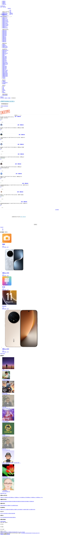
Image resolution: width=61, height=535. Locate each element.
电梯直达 (16, 115)
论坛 (10, 11)
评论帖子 (1, 227)
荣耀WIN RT (4, 45)
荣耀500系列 (4, 31)
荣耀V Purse (4, 56)
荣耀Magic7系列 (24, 497)
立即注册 (24, 216)
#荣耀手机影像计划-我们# (7, 101)
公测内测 (3, 81)
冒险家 (1, 176)
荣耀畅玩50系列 (5, 73)
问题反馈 (3, 78)
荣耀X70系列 (4, 57)
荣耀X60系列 (4, 58)
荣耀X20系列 (4, 68)
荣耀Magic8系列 (5, 13)
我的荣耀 (3, 83)
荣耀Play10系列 (5, 53)
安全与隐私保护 (5, 82)
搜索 (1, 16)
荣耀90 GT (4, 36)
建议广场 (11, 14)
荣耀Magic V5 (4, 14)
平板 (3, 87)
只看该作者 (19, 116)
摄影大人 (1, 194)
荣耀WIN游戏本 (5, 47)
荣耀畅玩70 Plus (5, 63)
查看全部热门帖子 (3, 493)
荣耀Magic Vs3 (4, 18)
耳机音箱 (3, 90)
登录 (21, 216)
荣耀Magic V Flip (5, 19)
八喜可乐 (1, 166)
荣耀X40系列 (4, 66)
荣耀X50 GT (4, 61)
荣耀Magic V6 (4, 12)
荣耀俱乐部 (4, 4)
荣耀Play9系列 (4, 62)
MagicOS (3, 80)
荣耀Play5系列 (4, 72)
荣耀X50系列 (4, 60)
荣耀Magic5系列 (5, 23)
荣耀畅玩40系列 (5, 74)
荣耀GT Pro (4, 54)
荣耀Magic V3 (4, 17)
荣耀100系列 (4, 35)
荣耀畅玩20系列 (5, 76)
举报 (2, 122)
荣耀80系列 (4, 38)
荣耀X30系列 (4, 67)
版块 (10, 12)
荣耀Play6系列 (4, 71)
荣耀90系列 (4, 37)
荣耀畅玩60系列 (5, 64)
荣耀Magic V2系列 (5, 21)
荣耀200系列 (4, 34)
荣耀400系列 (4, 32)
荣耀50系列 (4, 41)
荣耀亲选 (3, 3)
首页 (10, 10)
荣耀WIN (3, 44)
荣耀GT (3, 55)
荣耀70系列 (4, 39)
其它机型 (3, 77)
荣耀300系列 (4, 33)
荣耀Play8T (4, 69)
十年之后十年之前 (3, 137)
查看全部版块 (2, 353)
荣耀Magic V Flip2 (18, 497)
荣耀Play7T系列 (5, 70)
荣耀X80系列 (4, 51)
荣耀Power (4, 52)
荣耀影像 (11, 13)
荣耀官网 (3, 1)
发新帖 (57, 209)
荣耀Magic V (4, 26)
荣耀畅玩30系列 (5, 75)
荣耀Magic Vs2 (4, 22)
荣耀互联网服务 (5, 95)
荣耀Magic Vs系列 (5, 24)
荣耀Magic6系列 (5, 20)
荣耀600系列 (4, 30)
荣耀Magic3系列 (5, 27)
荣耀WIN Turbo (4, 46)
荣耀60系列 (4, 40)
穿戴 (3, 88)
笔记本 (3, 86)
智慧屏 (3, 89)
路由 (3, 91)
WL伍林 (1, 127)
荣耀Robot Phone (5, 50)
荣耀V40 (3, 65)
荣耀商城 (3, 2)
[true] (11, 16)
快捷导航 (9, 8)
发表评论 (35, 224)
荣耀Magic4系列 (5, 25)
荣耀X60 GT (4, 59)
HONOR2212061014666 (4, 203)
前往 (21, 115)
